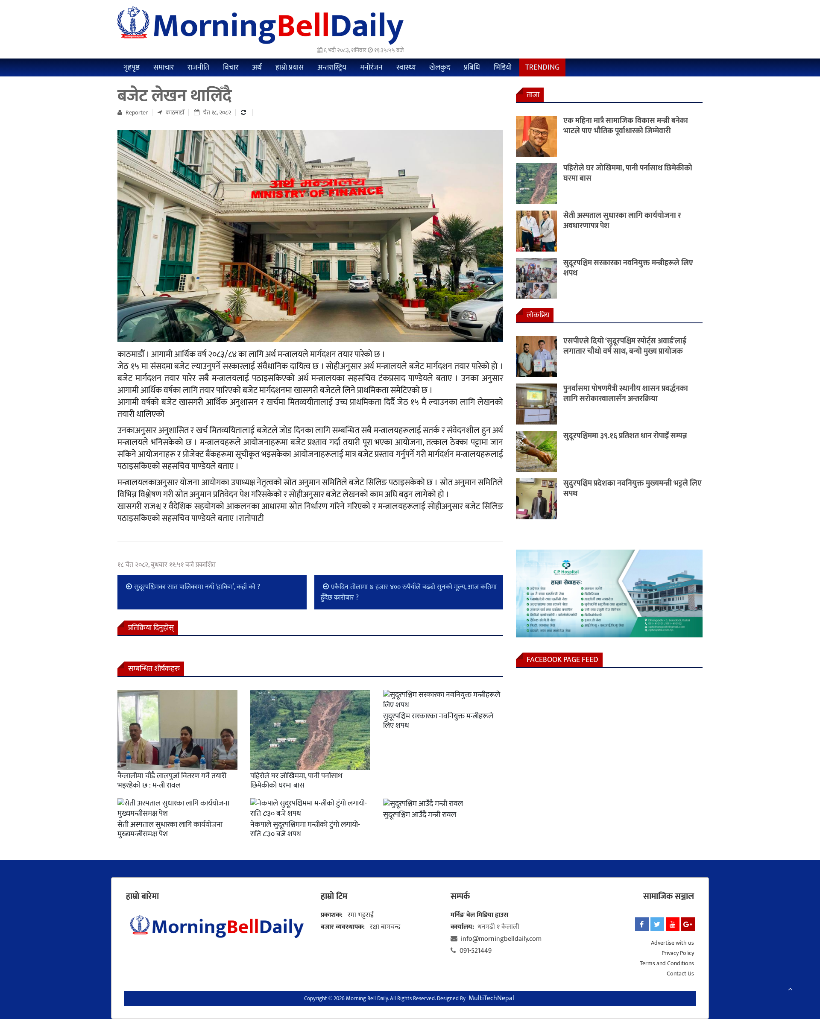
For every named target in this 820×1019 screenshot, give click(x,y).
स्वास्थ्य (406, 67)
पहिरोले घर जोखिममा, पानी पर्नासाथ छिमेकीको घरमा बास (296, 781)
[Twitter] (657, 924)
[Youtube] (672, 924)
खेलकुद (439, 67)
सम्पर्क (460, 896)
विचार (230, 67)
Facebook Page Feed (562, 659)
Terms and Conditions (667, 963)
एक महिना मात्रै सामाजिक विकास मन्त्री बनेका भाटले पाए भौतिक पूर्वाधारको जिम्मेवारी (625, 126)
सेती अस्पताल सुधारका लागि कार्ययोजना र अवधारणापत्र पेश (622, 220)
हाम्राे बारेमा (142, 896)
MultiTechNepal (491, 998)
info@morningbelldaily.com (501, 939)
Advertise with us (672, 943)
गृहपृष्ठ (131, 67)
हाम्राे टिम (334, 896)
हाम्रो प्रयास (289, 67)
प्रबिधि (472, 67)
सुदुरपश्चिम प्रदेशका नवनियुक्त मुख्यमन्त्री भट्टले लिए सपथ (632, 488)
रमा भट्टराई (361, 915)
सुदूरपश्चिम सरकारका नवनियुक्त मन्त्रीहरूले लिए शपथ (438, 721)
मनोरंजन (371, 67)
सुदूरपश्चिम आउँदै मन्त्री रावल (419, 814)
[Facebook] (642, 924)
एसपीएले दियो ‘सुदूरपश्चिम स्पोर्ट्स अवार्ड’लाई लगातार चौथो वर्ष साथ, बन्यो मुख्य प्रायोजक (624, 346)
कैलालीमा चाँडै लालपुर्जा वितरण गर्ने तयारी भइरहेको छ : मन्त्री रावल (171, 781)
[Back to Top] (790, 989)
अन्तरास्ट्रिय (331, 67)
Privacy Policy (678, 953)
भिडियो (503, 67)
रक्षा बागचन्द (385, 927)
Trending (542, 67)
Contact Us (680, 973)
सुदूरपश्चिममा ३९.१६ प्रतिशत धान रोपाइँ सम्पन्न (625, 436)
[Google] (688, 924)
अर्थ (257, 67)
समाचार (163, 67)
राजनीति (198, 67)
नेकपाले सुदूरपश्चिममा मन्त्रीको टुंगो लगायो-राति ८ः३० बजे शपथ (305, 829)
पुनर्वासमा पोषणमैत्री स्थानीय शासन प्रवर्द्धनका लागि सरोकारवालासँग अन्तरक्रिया (625, 393)
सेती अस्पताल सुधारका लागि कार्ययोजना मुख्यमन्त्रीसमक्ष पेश (170, 829)
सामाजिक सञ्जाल (668, 896)
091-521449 (476, 951)
